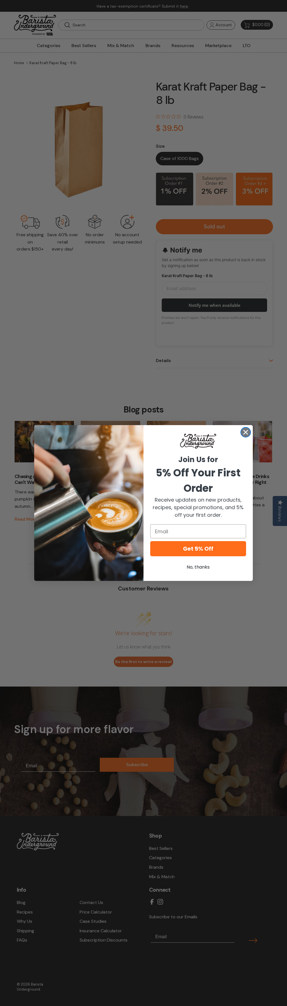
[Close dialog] (246, 432)
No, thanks (198, 567)
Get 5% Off (198, 549)
